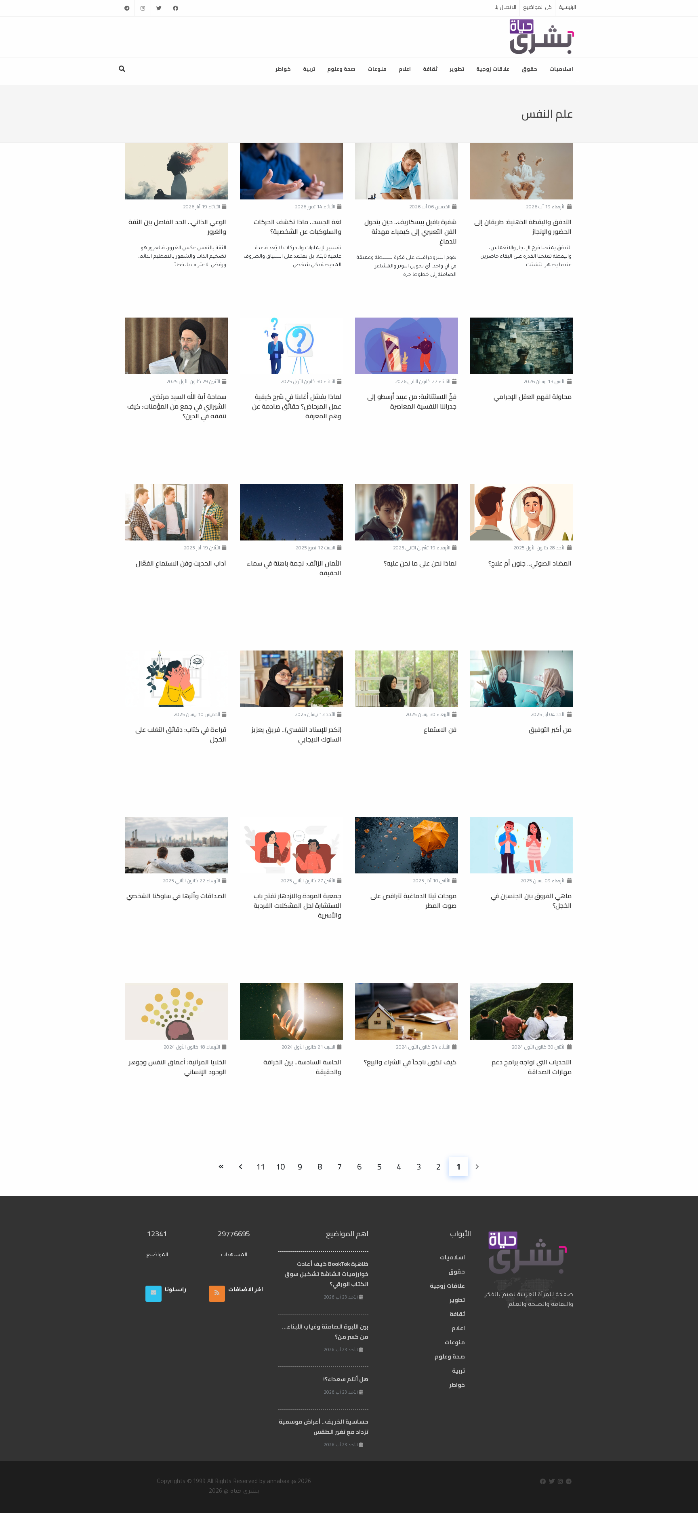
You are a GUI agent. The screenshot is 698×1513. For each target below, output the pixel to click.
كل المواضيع (537, 7)
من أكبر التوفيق (550, 729)
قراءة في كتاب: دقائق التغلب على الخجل (180, 734)
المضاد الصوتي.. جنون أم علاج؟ (530, 563)
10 (280, 1166)
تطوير (457, 69)
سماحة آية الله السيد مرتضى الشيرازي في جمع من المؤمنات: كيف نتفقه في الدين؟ (176, 406)
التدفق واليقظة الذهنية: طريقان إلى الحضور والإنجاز (523, 226)
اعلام (405, 69)
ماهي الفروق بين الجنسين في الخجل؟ (531, 900)
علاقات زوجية (492, 69)
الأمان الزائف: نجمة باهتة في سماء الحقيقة (294, 568)
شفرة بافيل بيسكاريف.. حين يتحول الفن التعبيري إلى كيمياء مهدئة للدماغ (410, 231)
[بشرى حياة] (542, 36)
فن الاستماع (440, 729)
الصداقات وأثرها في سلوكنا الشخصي (176, 896)
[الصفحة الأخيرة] (221, 1166)
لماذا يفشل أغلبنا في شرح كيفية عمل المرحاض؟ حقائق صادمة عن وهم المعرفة (296, 406)
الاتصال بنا (505, 7)
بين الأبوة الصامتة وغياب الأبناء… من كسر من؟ (325, 1331)
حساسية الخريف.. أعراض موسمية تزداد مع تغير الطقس (323, 1426)
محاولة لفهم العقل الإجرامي (533, 396)
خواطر (283, 69)
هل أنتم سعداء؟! (345, 1379)
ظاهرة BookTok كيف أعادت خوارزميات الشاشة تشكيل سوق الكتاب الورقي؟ (326, 1274)
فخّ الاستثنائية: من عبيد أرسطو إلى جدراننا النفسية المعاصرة (411, 401)
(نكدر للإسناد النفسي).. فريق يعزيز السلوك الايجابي (296, 734)
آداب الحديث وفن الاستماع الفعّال (181, 563)
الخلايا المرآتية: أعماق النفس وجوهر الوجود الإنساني (177, 1067)
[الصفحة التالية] (240, 1166)
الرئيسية (567, 7)
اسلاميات (561, 69)
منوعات (377, 69)
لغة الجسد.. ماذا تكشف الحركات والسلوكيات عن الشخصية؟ (297, 226)
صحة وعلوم (341, 69)
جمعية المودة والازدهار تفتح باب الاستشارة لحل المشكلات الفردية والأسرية (297, 905)
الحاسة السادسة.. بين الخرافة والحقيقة (302, 1067)
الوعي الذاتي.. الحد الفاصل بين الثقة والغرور (177, 226)
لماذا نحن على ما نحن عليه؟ (420, 563)
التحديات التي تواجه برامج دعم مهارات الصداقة (532, 1067)
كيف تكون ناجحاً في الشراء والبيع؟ (410, 1062)
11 (260, 1166)
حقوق (529, 69)
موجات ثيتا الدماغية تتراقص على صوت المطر (413, 900)
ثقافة (430, 69)
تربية (309, 69)
